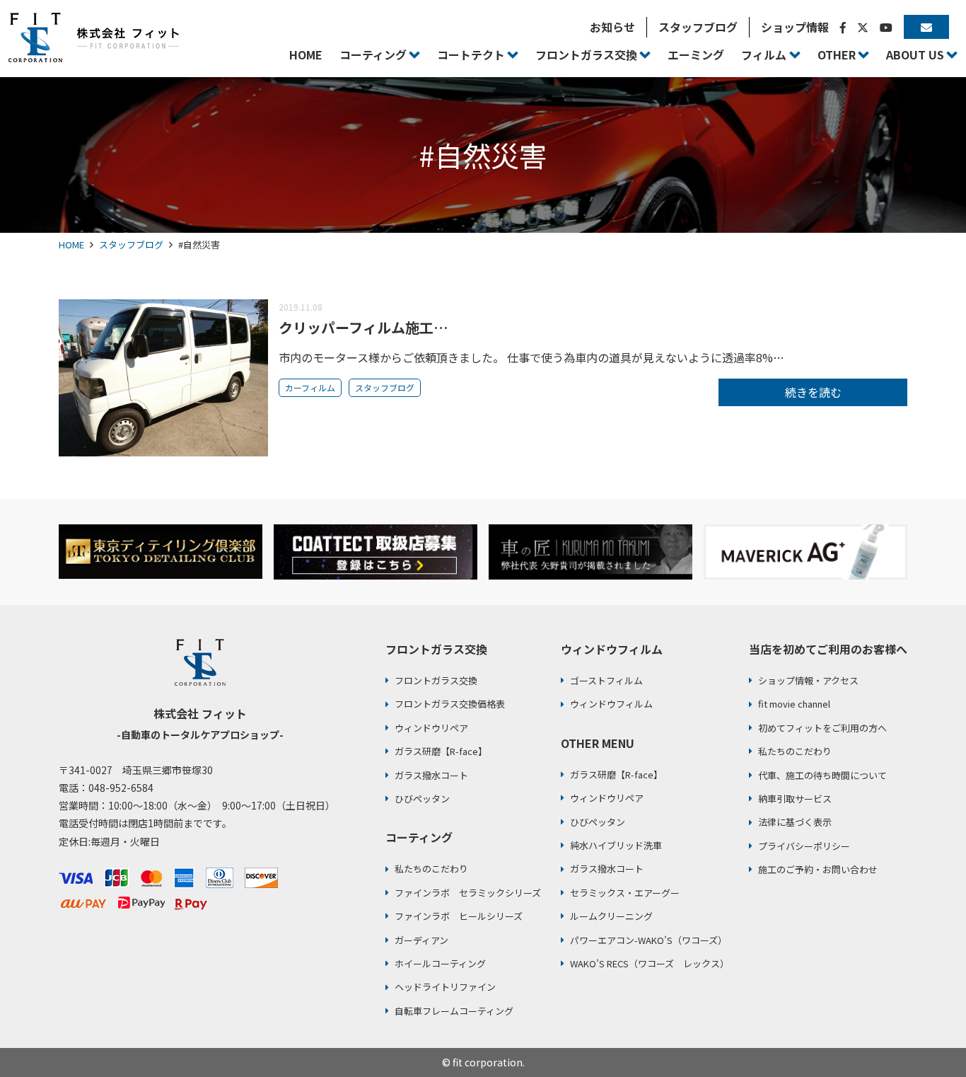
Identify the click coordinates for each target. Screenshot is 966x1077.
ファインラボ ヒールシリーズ (459, 916)
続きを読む (813, 392)
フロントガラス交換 (436, 680)
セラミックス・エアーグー (625, 892)
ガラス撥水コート (431, 775)
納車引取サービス (795, 798)
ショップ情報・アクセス (808, 680)
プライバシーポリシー (804, 846)
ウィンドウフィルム (611, 703)
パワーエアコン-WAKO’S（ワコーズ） (648, 940)
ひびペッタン (422, 798)
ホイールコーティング (440, 963)
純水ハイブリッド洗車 (616, 845)
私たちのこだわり (431, 868)
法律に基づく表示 (795, 822)
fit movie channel (794, 703)
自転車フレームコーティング (454, 1011)
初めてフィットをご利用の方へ (822, 728)
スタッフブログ (131, 244)
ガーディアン (421, 940)
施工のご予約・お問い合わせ (818, 869)
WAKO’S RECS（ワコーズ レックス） (649, 963)
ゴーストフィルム (606, 680)
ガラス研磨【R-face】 (441, 751)
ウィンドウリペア (431, 728)
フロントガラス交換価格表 (450, 703)
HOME (71, 244)
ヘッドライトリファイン (445, 987)
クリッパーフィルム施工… (363, 327)
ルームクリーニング (611, 916)
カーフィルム (310, 387)
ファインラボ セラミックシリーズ (468, 892)
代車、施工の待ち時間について (822, 775)
